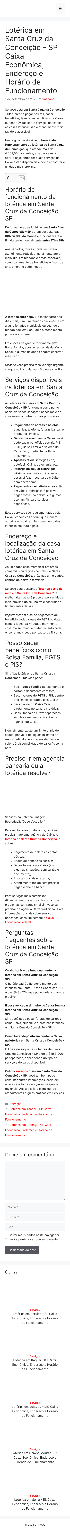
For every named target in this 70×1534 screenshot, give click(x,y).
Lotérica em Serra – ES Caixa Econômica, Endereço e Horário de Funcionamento (35, 1504)
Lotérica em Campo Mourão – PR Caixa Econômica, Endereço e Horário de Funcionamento (35, 1457)
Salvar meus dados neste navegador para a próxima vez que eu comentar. (34, 1237)
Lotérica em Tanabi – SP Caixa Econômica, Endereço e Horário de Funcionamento (28, 1114)
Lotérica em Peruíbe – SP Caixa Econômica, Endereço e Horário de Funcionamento (35, 1318)
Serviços (15, 1104)
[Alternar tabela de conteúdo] (20, 178)
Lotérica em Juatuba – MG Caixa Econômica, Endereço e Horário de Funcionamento (35, 1411)
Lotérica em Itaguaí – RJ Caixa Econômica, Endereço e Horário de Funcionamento (35, 1364)
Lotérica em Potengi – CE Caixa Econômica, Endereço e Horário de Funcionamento (28, 1130)
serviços (22, 1071)
